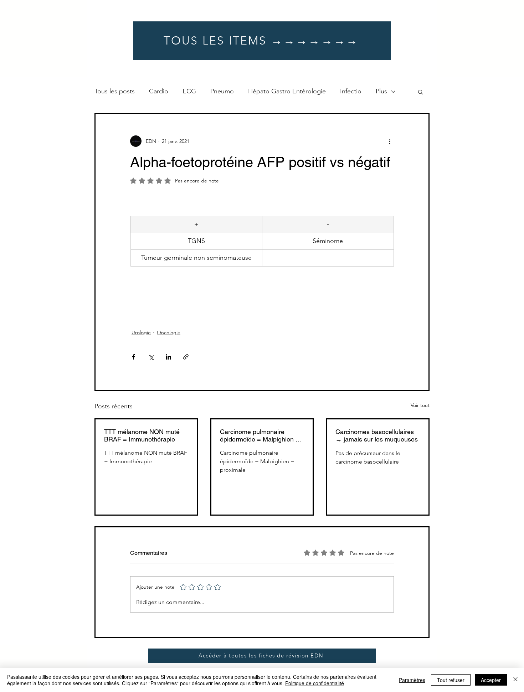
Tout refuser (450, 679)
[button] (420, 91)
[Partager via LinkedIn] (168, 356)
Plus (381, 91)
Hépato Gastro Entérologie (287, 91)
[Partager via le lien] (186, 356)
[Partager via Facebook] (133, 356)
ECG (189, 91)
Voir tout (420, 405)
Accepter (491, 679)
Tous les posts (114, 91)
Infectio (350, 91)
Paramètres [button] (412, 679)
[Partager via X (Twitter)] (151, 356)
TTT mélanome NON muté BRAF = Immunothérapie (142, 435)
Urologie (141, 332)
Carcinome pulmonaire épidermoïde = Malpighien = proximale (259, 435)
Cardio (158, 91)
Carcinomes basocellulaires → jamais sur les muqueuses (376, 435)
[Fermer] (515, 679)
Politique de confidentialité (314, 683)
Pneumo (222, 91)
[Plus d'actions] (389, 141)
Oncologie (168, 332)
